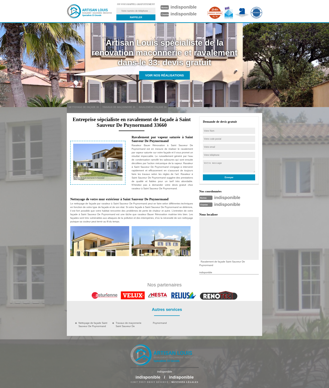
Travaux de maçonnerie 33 (118, 107)
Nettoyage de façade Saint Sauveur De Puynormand (92, 324)
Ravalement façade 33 (152, 107)
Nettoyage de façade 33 (84, 107)
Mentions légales (184, 382)
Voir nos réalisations (164, 75)
